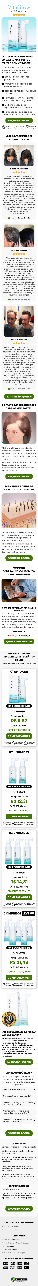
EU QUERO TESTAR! (19, 1062)
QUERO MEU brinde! (19, 641)
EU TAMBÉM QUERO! (19, 396)
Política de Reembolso (10, 1249)
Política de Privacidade (10, 1240)
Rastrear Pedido (8, 1246)
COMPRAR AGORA (19, 736)
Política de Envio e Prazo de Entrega (15, 1243)
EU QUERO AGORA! (19, 120)
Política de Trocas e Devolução (13, 1253)
